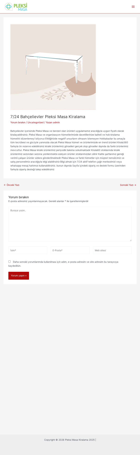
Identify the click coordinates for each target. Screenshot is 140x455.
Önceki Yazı (11, 185)
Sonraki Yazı (128, 185)
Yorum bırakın (17, 122)
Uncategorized (35, 122)
